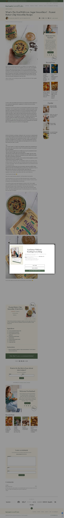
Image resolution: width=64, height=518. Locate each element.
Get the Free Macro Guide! (34, 270)
